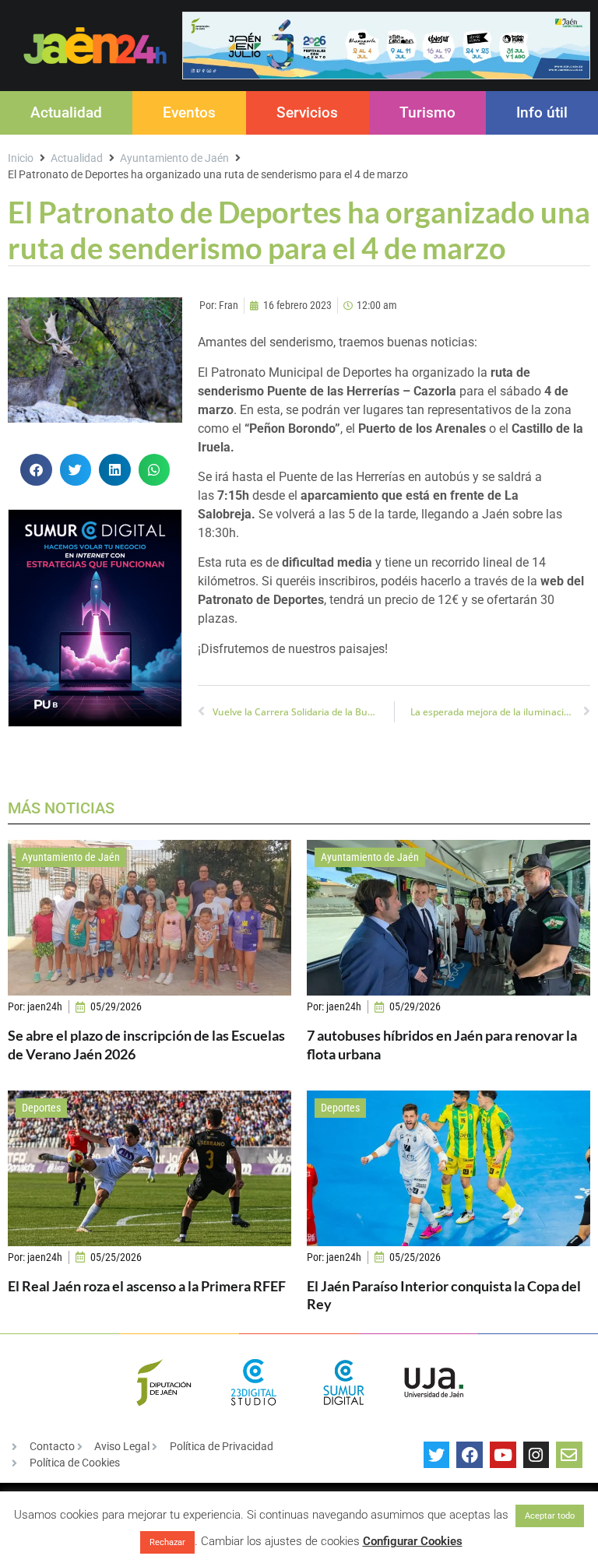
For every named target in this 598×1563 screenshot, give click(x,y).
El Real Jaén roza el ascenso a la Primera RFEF (147, 1285)
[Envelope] (569, 1455)
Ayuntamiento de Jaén (174, 158)
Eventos (189, 112)
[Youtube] (503, 1455)
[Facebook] (469, 1455)
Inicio (20, 158)
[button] (36, 470)
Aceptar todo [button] (550, 1516)
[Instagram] (536, 1455)
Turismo (427, 112)
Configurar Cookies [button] (413, 1541)
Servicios (307, 112)
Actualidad (66, 112)
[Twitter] (437, 1455)
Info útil (542, 112)
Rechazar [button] (167, 1542)
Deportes (41, 1107)
